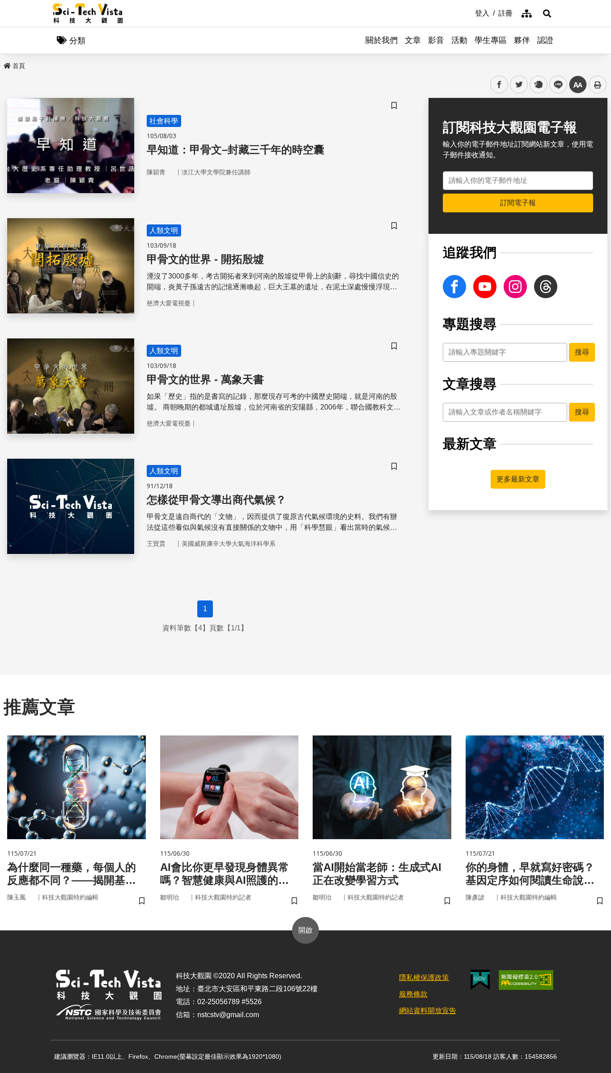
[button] (547, 13)
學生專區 (491, 40)
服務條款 (413, 994)
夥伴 (522, 40)
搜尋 (582, 352)
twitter (519, 85)
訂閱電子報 (518, 203)
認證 (545, 40)
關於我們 (381, 40)
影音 (436, 40)
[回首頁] (88, 13)
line (555, 85)
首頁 (19, 65)
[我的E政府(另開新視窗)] (480, 980)
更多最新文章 (517, 479)
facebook (499, 85)
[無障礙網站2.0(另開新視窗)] (526, 980)
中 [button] (577, 85)
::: (468, 12)
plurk (538, 85)
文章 (413, 40)
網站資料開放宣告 (427, 1010)
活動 (459, 40)
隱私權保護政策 (424, 977)
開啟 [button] (305, 930)
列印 (598, 84)
